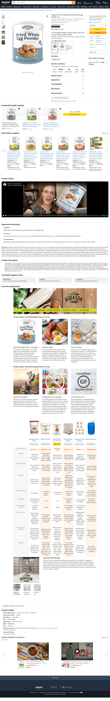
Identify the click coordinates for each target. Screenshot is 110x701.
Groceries (53, 7)
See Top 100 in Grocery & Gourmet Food (45, 628)
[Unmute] (107, 216)
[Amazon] (6, 2)
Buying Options (34, 444)
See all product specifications (60, 98)
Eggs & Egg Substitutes (39, 10)
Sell (90, 7)
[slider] (52, 215)
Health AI (9, 7)
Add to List (93, 52)
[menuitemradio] (104, 215)
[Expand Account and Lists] (93, 3)
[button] (3, 7)
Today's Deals (70, 7)
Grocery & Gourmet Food (7, 10)
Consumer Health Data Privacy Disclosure (57, 692)
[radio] (3, 16)
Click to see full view (27, 72)
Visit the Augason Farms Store (59, 22)
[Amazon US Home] (39, 688)
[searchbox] (44, 2)
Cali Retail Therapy (100, 38)
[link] (32, 114)
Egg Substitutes (49, 10)
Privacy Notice (42, 692)
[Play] (3, 215)
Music (106, 7)
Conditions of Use (33, 692)
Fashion (95, 7)
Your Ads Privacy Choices (74, 692)
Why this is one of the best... (15, 185)
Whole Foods (61, 7)
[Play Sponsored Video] (77, 651)
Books (77, 7)
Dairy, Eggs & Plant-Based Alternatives (23, 10)
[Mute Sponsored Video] (46, 658)
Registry (101, 7)
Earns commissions (16, 183)
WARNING (6, 606)
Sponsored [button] (4, 639)
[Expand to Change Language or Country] (59, 687)
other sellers (71, 36)
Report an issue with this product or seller (64, 101)
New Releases (45, 7)
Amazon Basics (27, 7)
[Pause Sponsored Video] (46, 655)
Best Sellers (36, 7)
